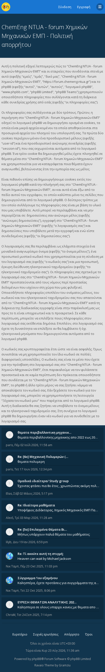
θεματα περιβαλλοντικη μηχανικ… (44, 432)
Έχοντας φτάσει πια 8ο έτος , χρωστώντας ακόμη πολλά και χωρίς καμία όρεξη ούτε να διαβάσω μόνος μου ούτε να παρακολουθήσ (58, 486)
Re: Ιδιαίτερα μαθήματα (36, 505)
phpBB (36, 659)
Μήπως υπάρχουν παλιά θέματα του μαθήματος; (54, 534)
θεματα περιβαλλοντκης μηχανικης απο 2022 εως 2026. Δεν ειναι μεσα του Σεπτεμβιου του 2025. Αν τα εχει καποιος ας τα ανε (58, 437)
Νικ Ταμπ (12, 566)
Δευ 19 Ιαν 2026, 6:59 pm (30, 542)
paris (9, 445)
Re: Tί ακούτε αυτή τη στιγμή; (40, 553)
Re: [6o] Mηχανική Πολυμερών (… (43, 456)
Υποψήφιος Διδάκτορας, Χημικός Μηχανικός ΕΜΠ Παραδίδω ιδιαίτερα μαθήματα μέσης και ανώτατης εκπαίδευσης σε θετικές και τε (58, 510)
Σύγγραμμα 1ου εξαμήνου (38, 578)
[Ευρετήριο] (5, 6)
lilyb (8, 542)
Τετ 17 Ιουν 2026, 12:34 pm (33, 469)
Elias (9, 493)
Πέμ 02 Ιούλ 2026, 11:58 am (33, 445)
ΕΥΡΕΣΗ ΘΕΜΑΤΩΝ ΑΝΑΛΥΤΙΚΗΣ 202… (47, 602)
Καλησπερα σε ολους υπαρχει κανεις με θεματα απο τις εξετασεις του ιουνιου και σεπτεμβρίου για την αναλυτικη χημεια (58, 607)
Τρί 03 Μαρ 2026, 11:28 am (33, 518)
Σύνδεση (64, 7)
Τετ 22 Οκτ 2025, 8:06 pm (37, 590)
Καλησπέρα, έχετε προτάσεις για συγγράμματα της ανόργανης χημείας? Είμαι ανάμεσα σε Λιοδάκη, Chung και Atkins (58, 583)
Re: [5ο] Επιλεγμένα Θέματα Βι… (42, 529)
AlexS (9, 518)
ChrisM (10, 615)
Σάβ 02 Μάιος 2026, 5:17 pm (33, 493)
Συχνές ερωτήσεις (45, 634)
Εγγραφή (83, 7)
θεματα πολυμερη (31, 461)
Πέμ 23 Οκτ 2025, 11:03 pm (39, 566)
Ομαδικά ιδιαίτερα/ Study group (43, 481)
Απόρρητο (71, 634)
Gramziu (65, 665)
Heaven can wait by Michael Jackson (44, 558)
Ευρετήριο (19, 634)
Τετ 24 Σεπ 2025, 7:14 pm (34, 615)
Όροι (89, 634)
